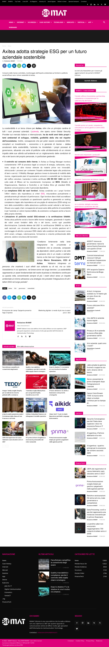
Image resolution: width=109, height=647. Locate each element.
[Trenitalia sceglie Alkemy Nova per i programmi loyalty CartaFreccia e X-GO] (36, 381)
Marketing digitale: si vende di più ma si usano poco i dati (54, 312)
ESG (43, 193)
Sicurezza (32, 22)
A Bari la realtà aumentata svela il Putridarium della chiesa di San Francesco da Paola (12, 416)
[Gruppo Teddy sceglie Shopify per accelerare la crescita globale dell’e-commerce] (13, 381)
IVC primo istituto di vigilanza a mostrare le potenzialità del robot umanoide (36, 440)
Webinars (13, 27)
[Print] (34, 66)
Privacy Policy (90, 641)
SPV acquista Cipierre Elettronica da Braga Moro (95, 272)
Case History (44, 22)
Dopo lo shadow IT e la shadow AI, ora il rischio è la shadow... (60, 589)
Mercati (5, 570)
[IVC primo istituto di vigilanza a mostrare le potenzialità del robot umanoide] (36, 428)
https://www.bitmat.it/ (23, 325)
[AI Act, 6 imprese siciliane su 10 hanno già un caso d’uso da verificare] (80, 295)
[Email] (29, 66)
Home (4, 46)
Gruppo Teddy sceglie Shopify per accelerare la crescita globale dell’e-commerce (12, 393)
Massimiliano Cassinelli (93, 310)
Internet (20, 22)
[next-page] (7, 446)
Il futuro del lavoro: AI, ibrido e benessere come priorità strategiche (58, 393)
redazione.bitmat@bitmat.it (47, 632)
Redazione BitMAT (9, 61)
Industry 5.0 (42, 1)
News (11, 22)
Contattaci (84, 1)
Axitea (10, 288)
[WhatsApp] (19, 66)
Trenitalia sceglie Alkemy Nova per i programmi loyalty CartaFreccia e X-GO (35, 393)
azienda (35, 131)
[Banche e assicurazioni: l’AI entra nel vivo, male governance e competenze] (80, 499)
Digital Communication (13, 589)
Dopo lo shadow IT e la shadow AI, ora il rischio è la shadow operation (59, 369)
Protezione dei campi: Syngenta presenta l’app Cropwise (16, 312)
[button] (104, 22)
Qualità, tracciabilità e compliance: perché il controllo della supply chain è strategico (36, 369)
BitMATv (10, 1)
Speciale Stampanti (74, 1)
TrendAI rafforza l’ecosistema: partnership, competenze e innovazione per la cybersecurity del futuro (90, 98)
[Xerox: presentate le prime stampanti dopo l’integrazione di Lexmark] (80, 383)
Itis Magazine (33, 1)
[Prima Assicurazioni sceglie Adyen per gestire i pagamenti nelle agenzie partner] (59, 428)
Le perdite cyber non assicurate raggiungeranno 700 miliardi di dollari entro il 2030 (96, 529)
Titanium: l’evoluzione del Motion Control (89, 179)
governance (22, 288)
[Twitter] (101, 4)
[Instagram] (91, 4)
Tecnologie (58, 22)
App (89, 22)
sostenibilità (31, 288)
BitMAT (4, 1)
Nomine (5, 573)
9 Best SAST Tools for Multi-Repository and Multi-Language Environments (59, 416)
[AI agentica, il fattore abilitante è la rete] (80, 437)
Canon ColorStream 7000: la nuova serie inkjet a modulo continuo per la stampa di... (96, 398)
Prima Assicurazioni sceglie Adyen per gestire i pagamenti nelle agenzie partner (58, 440)
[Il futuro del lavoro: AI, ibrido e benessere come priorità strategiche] (59, 381)
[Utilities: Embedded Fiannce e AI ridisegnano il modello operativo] (36, 405)
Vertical (81, 22)
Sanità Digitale (52, 1)
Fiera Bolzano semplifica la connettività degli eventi (60, 562)
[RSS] (98, 4)
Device (4, 580)
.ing (3, 599)
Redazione (99, 641)
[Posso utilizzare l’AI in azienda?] (80, 309)
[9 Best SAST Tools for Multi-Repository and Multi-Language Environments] (59, 405)
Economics (8, 592)
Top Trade (17, 1)
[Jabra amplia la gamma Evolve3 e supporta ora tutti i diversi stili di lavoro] (80, 369)
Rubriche (5, 583)
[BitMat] (54, 13)
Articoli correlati (9, 346)
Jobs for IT (8, 586)
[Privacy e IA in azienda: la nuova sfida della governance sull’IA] (80, 335)
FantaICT (8, 596)
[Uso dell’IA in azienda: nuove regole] (80, 322)
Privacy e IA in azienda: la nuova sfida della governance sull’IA (96, 333)
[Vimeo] (105, 4)
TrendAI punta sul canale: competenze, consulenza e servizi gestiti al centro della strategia (90, 127)
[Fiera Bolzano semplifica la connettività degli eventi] (13, 358)
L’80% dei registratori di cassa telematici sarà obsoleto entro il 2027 (12, 440)
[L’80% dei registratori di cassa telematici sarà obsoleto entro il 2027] (13, 428)
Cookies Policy (80, 641)
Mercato (70, 22)
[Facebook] (87, 4)
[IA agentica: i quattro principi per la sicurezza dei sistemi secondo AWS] (80, 449)
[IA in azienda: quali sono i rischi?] (80, 347)
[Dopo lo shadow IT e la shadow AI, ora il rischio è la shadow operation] (59, 358)
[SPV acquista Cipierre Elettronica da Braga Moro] (80, 273)
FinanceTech (6, 602)
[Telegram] (24, 66)
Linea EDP (25, 1)
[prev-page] (3, 446)
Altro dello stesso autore (25, 346)
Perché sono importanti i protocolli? (87, 155)
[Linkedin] (94, 4)
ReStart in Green (62, 1)
